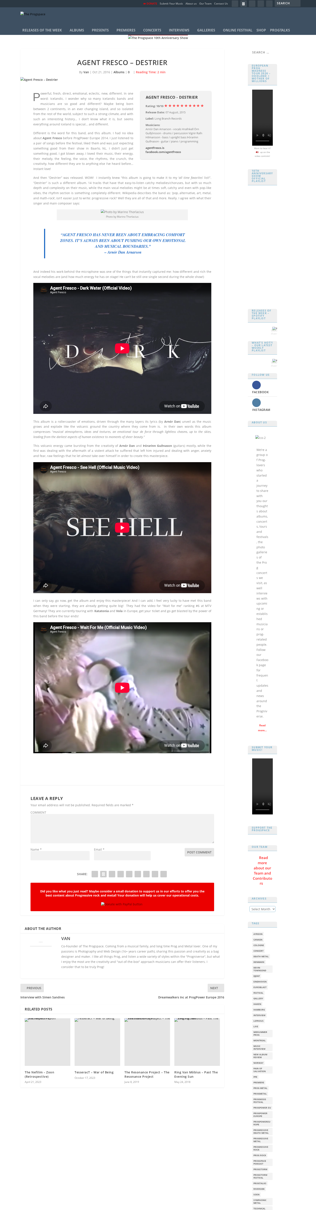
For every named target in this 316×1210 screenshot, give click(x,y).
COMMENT (38, 812)
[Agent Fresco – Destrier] (122, 79)
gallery (258, 998)
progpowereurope (261, 1123)
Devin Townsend (259, 969)
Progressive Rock (260, 1148)
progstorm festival (260, 1176)
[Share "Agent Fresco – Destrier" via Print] (163, 874)
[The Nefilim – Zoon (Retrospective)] (47, 1042)
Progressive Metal (260, 1140)
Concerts (152, 30)
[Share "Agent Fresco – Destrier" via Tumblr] (112, 874)
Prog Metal (260, 1088)
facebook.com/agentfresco (163, 152)
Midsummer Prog (260, 1033)
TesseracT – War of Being (94, 1072)
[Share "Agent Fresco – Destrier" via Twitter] (103, 874)
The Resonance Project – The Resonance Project (147, 1074)
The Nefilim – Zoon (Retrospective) (39, 1074)
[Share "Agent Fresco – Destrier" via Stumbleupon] (146, 874)
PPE (255, 1077)
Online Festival (237, 30)
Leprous (258, 1021)
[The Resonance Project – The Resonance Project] (147, 1042)
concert (258, 951)
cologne (258, 945)
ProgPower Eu (262, 1107)
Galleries (206, 30)
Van (86, 72)
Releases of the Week (42, 30)
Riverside (259, 1189)
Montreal (259, 1040)
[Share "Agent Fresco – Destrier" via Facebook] (95, 874)
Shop (261, 30)
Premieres (126, 30)
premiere (258, 1082)
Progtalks (280, 30)
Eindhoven (260, 981)
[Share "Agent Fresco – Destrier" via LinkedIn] (129, 874)
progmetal (260, 1093)
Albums (77, 30)
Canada (257, 939)
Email (99, 849)
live (255, 1026)
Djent (256, 976)
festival (258, 993)
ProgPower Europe (260, 1115)
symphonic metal (259, 1201)
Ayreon (257, 934)
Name (36, 849)
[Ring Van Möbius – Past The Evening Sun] (197, 1042)
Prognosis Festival (259, 1101)
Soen (256, 1194)
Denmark (258, 962)
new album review (260, 1056)
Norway (258, 1063)
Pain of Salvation (259, 1070)
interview (259, 1015)
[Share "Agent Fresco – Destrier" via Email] (155, 874)
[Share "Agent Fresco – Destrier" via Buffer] (137, 874)
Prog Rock (259, 1155)
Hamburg (259, 1009)
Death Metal (261, 956)
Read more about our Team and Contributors (262, 870)
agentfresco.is (155, 148)
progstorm (260, 1169)
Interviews (179, 30)
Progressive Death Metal (261, 1131)
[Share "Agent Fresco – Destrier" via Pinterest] (120, 874)
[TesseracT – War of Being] (97, 1042)
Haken (257, 1004)
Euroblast (260, 987)
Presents (100, 30)
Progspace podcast (259, 1162)
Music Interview (259, 1047)
